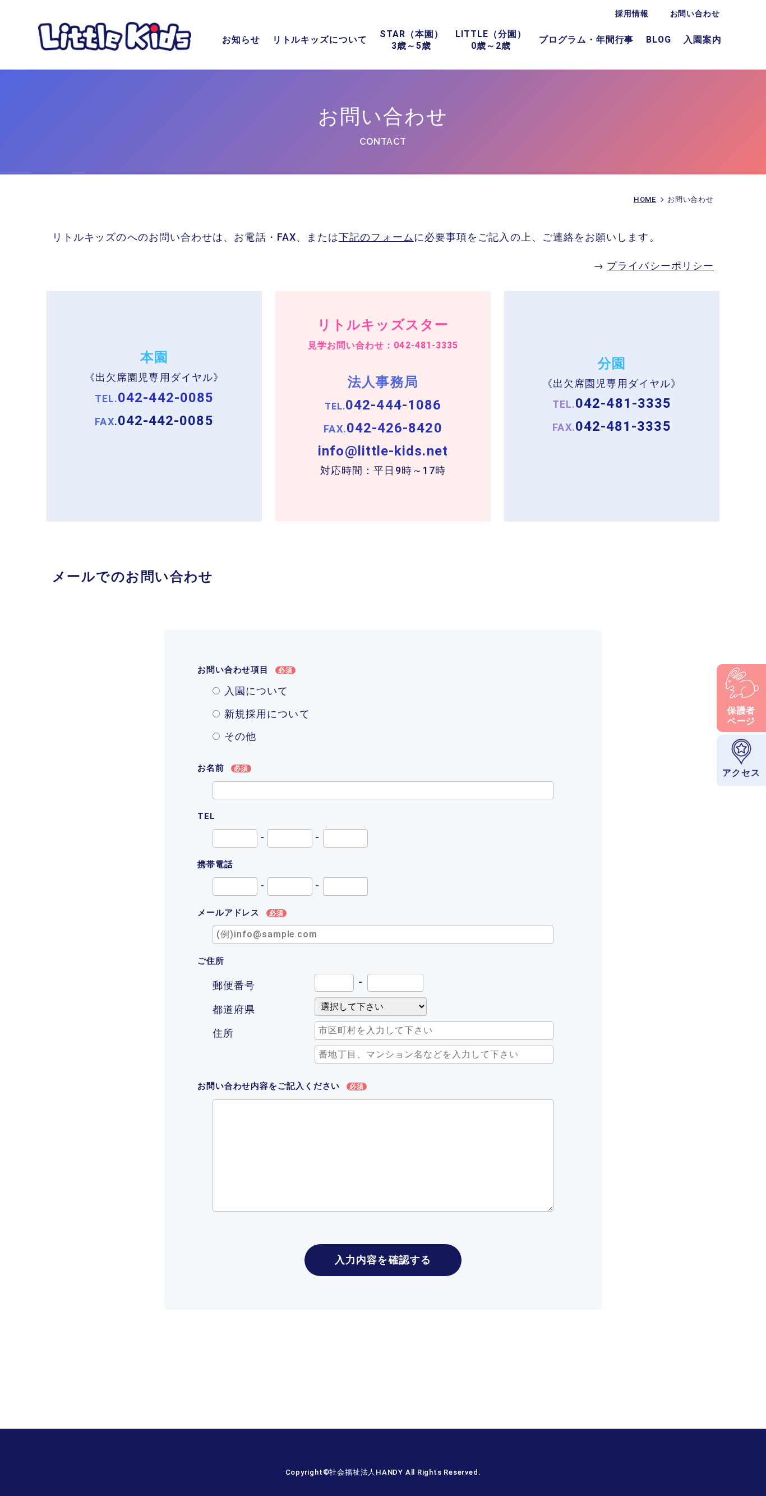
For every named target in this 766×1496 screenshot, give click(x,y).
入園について (256, 691)
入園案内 (703, 39)
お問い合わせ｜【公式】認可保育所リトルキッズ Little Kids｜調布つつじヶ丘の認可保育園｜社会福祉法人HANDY (114, 36)
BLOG (658, 39)
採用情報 (631, 13)
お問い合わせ (695, 13)
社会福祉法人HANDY (367, 1472)
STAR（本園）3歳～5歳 (412, 40)
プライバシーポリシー (660, 265)
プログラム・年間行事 (586, 39)
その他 (240, 736)
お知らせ (241, 39)
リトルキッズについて (320, 39)
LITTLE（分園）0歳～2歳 (491, 40)
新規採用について (267, 714)
